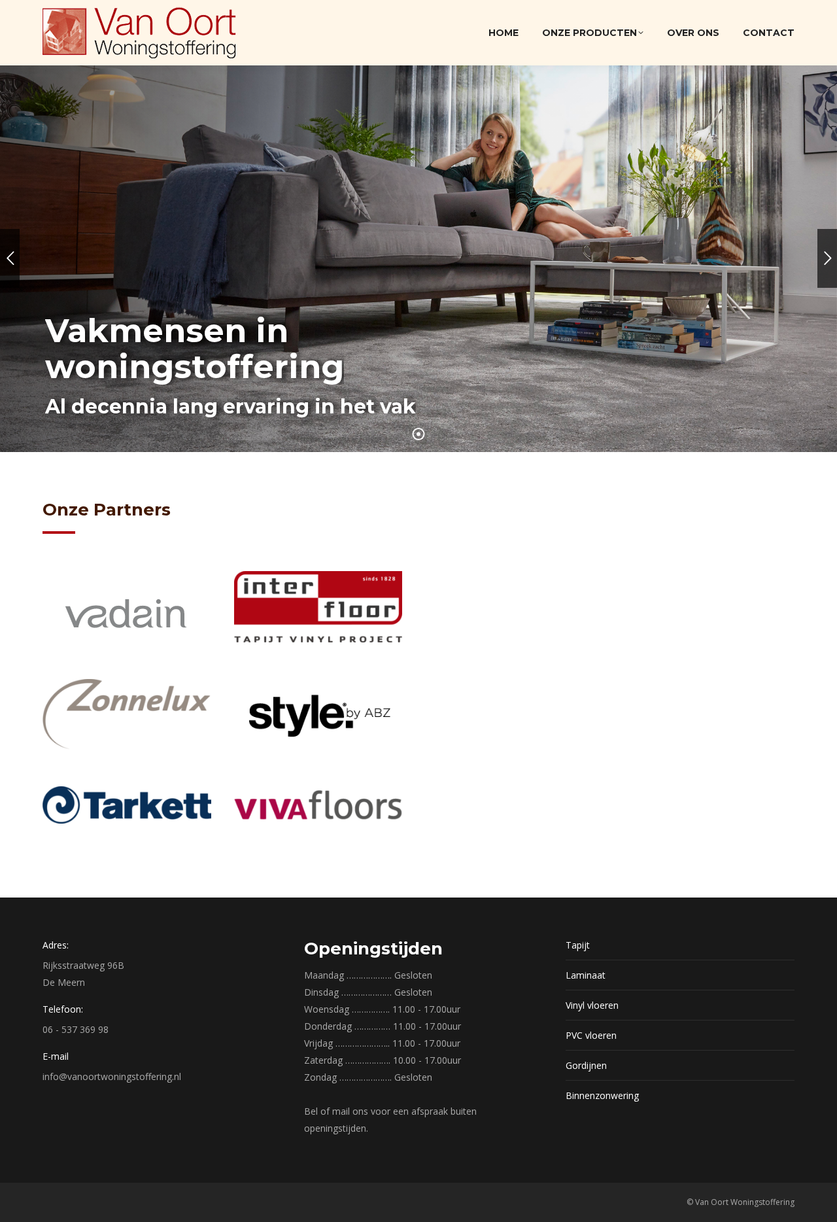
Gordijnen (586, 1065)
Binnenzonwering (602, 1095)
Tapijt (578, 945)
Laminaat (586, 975)
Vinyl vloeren (592, 1005)
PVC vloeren (591, 1035)
